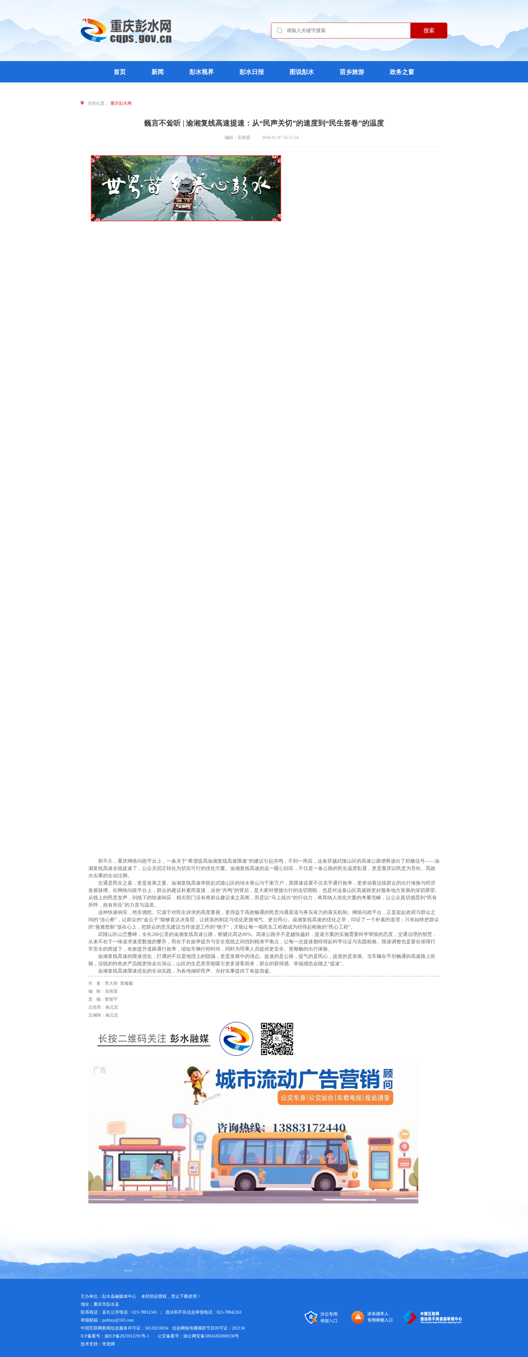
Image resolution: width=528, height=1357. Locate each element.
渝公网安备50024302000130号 (211, 1336)
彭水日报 (252, 71)
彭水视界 (201, 71)
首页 (120, 71)
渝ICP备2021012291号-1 (127, 1336)
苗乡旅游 (352, 71)
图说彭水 (302, 71)
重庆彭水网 (121, 103)
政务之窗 (402, 71)
